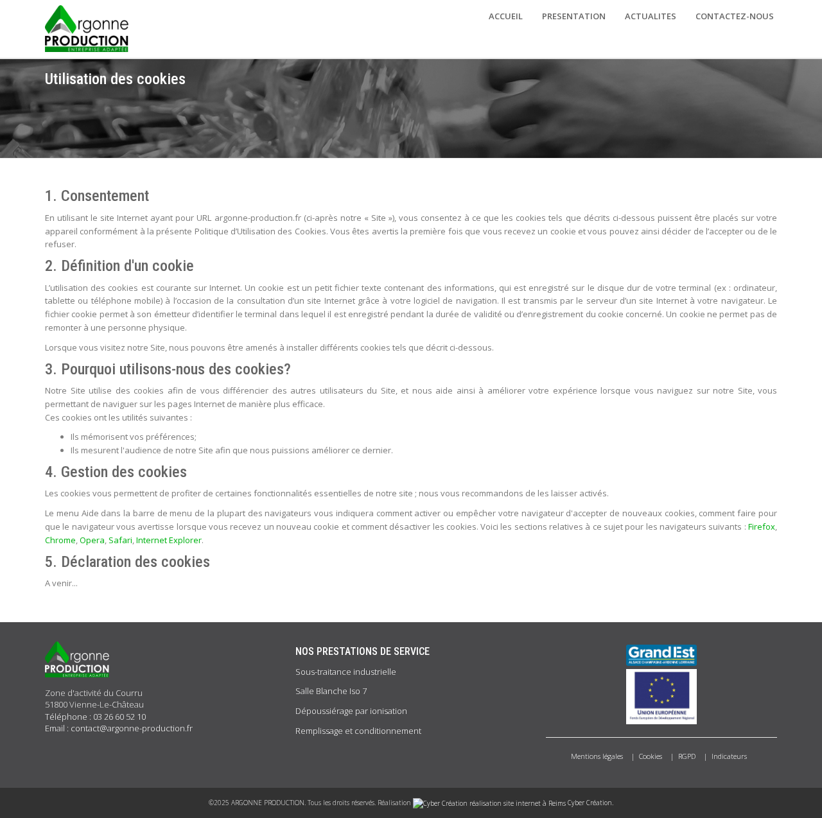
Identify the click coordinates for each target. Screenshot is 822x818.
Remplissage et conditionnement (358, 730)
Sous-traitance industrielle (345, 671)
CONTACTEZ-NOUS (734, 16)
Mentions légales (597, 756)
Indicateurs (729, 756)
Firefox (761, 526)
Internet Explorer (169, 540)
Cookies (650, 756)
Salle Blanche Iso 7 (331, 691)
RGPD (686, 756)
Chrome (60, 540)
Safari (120, 540)
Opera (92, 540)
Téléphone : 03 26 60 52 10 (95, 716)
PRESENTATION (574, 16)
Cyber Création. (589, 802)
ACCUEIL (506, 16)
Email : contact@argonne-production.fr (119, 728)
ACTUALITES (650, 16)
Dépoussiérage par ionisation (351, 711)
